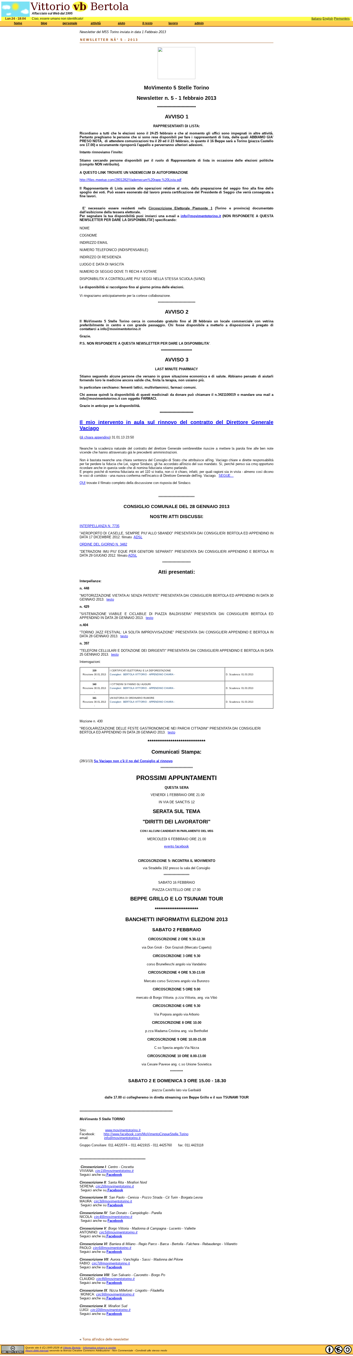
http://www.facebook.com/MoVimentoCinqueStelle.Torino (146, 1134)
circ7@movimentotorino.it (111, 1263)
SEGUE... (226, 476)
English (328, 18)
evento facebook (176, 846)
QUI (83, 483)
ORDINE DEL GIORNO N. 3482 (103, 544)
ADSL (138, 537)
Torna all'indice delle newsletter (105, 1339)
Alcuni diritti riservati (37, 1350)
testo (110, 599)
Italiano (316, 18)
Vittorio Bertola (72, 1347)
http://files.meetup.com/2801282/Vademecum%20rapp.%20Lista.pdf (130, 180)
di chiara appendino (95, 437)
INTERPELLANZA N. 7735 (99, 526)
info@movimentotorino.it (122, 1138)
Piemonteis (342, 18)
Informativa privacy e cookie (99, 1347)
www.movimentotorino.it (123, 1130)
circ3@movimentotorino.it (113, 1201)
